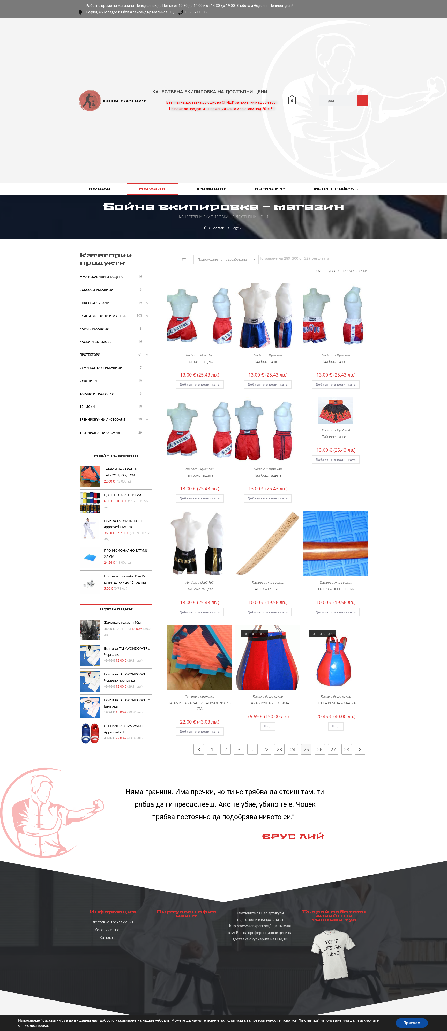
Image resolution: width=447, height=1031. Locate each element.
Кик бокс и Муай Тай (199, 355)
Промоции (210, 189)
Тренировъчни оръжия (268, 582)
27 (333, 749)
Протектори (90, 354)
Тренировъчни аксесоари (102, 419)
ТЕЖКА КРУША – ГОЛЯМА (268, 703)
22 (266, 749)
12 (344, 271)
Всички (361, 271)
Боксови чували (94, 303)
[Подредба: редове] (184, 259)
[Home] (205, 227)
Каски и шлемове (95, 342)
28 (346, 749)
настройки (39, 1025)
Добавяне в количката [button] (200, 384)
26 (319, 749)
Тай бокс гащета (199, 361)
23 (279, 749)
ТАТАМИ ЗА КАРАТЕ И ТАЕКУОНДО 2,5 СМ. (199, 706)
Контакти (270, 189)
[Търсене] (362, 100)
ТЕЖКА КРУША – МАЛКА (336, 703)
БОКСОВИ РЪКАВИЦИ (97, 290)
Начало (99, 189)
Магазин (152, 189)
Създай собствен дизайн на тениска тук (334, 916)
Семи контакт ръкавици (101, 368)
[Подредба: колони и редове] (172, 259)
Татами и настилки (199, 696)
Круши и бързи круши (268, 696)
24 (350, 271)
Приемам (412, 1022)
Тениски (87, 406)
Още (268, 726)
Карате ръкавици (94, 329)
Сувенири (88, 381)
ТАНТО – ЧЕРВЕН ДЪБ (336, 588)
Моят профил (334, 189)
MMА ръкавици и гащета (101, 277)
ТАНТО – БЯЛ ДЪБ (267, 588)
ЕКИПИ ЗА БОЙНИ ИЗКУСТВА (103, 316)
